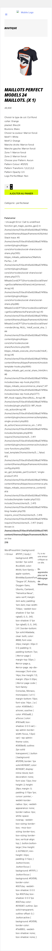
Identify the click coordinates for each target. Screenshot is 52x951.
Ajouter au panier (21, 193)
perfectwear (22, 203)
